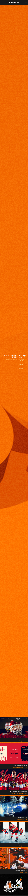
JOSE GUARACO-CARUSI (14, 3)
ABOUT (21, 364)
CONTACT (20, 368)
